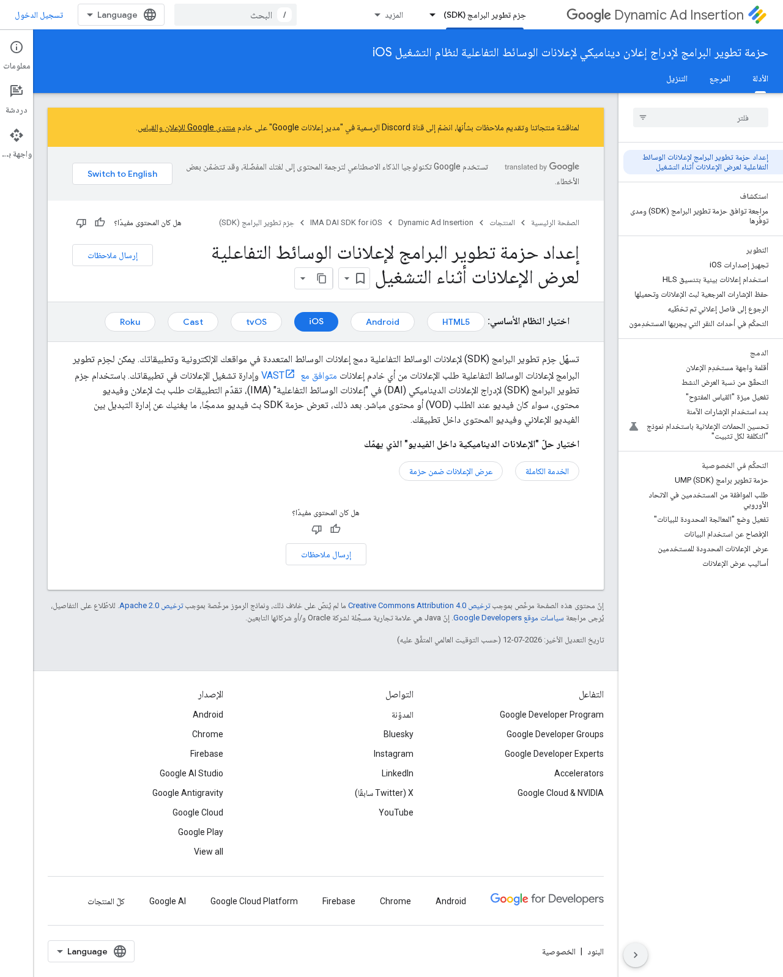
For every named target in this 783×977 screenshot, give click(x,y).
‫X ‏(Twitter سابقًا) (384, 793)
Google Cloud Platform (254, 901)
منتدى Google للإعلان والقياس (187, 127)
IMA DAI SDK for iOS (346, 222)
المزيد (394, 14)
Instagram (394, 754)
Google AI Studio (191, 773)
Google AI (167, 901)
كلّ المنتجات (106, 901)
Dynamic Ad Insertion (679, 15)
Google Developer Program (552, 714)
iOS (316, 321)
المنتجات (502, 222)
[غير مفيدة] (81, 223)
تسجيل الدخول (39, 15)
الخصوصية (559, 951)
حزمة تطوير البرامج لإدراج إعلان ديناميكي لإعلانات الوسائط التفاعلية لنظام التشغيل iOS (570, 52)
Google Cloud (198, 812)
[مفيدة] (100, 223)
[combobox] (235, 15)
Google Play (200, 832)
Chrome (207, 734)
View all (208, 851)
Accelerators (579, 773)
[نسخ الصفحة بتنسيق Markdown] (322, 278)
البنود (595, 951)
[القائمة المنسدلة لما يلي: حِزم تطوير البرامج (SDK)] (428, 14)
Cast (193, 321)
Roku (130, 321)
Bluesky (399, 734)
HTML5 (456, 321)
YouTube (396, 812)
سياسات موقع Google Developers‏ (508, 617)
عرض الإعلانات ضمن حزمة (450, 471)
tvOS (256, 321)
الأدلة (760, 78)
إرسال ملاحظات (112, 255)
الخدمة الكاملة (547, 471)
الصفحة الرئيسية (555, 222)
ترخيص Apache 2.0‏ (151, 605)
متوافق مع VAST (299, 375)
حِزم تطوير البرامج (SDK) (484, 14)
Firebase (206, 754)
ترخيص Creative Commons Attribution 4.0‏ (419, 605)
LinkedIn (398, 773)
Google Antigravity (187, 793)
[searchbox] (700, 117)
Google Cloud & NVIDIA (561, 793)
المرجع (720, 78)
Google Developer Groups (555, 734)
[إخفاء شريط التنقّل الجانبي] (635, 955)
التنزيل (677, 78)
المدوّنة (403, 714)
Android (382, 321)
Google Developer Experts (554, 754)
